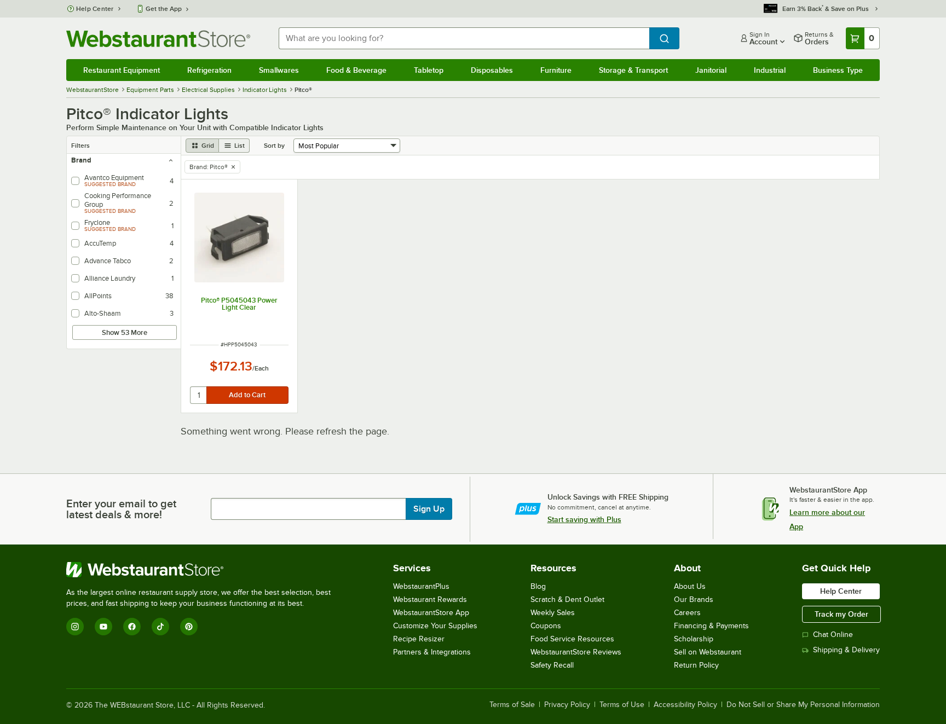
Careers (687, 613)
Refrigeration (209, 70)
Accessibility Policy (685, 705)
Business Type (838, 70)
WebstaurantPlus (421, 586)
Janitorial (710, 70)
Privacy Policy (567, 705)
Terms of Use (621, 705)
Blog (538, 586)
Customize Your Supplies (435, 626)
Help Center (95, 9)
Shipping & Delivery (846, 650)
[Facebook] (132, 626)
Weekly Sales (552, 613)
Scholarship (693, 639)
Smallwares (279, 70)
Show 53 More (124, 332)
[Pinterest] (189, 626)
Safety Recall (552, 665)
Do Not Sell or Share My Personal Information (803, 705)
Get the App (164, 9)
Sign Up (429, 509)
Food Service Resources (572, 639)
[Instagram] (75, 626)
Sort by (274, 145)
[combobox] (464, 38)
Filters (80, 145)
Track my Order (841, 614)
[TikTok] (160, 626)
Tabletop (428, 70)
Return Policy (696, 665)
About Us (690, 586)
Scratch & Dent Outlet (567, 599)
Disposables (492, 70)
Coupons (545, 626)
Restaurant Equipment (121, 70)
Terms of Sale (512, 705)
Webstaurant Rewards (430, 599)
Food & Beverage (356, 70)
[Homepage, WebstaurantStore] (158, 38)
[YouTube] (103, 626)
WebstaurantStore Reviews (575, 652)
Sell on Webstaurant (707, 652)
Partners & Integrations (432, 652)
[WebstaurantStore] (203, 569)
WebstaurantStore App (431, 613)
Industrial (770, 70)
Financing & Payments (711, 626)
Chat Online (833, 634)
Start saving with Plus (584, 519)
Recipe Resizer (419, 639)
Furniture (556, 70)
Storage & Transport (633, 70)
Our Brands (693, 599)
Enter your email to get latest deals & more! (121, 509)
